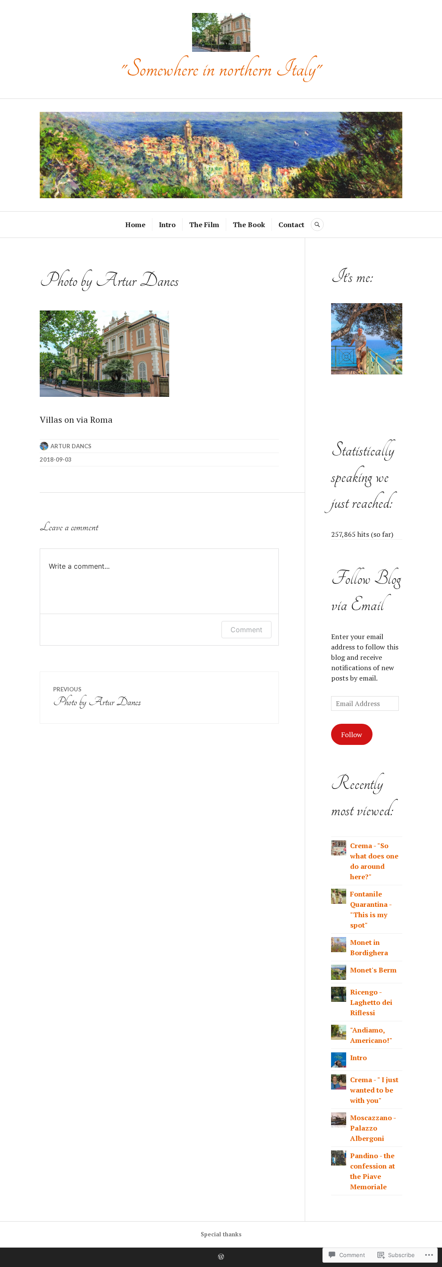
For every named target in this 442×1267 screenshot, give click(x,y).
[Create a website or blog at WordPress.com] (221, 1257)
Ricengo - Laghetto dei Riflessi (371, 1002)
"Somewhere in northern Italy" (221, 68)
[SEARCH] (317, 224)
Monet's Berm (373, 970)
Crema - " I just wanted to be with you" (374, 1090)
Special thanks (221, 1234)
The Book (249, 224)
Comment (246, 629)
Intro (167, 224)
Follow (351, 734)
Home (135, 224)
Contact (291, 224)
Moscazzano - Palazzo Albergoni (373, 1128)
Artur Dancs (71, 446)
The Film (204, 224)
